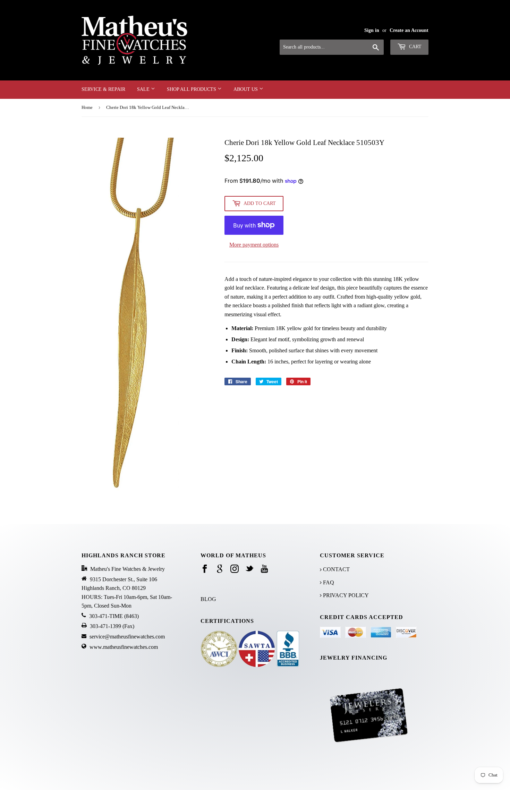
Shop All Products (192, 89)
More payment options (254, 245)
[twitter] (249, 569)
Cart (415, 46)
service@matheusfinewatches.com (127, 636)
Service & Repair (103, 89)
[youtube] (264, 569)
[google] (219, 569)
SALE (144, 89)
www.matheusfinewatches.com (124, 647)
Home (87, 107)
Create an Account (409, 30)
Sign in (371, 30)
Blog (208, 599)
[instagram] (234, 569)
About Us (246, 89)
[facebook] (205, 569)
